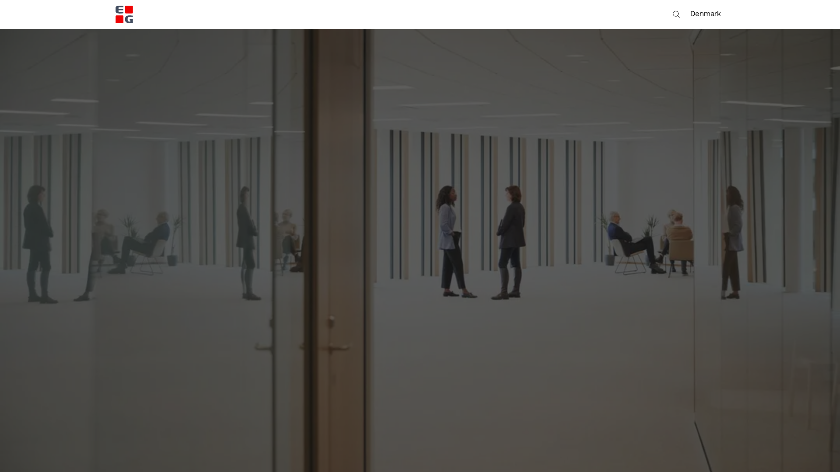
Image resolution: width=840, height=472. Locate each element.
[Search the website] (676, 14)
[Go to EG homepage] (124, 14)
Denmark (705, 14)
